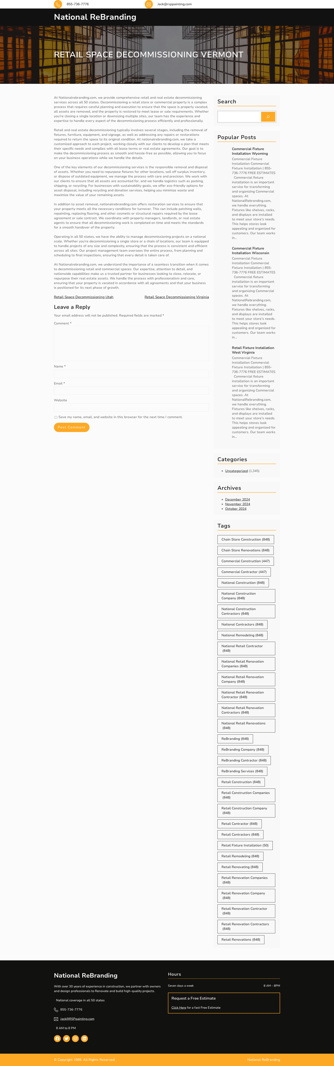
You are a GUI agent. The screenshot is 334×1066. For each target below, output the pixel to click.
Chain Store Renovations (246, 550)
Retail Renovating (240, 867)
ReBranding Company (243, 749)
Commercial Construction (246, 561)
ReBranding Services (242, 771)
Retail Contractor (240, 824)
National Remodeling (242, 635)
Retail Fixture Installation (245, 845)
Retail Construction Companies (246, 795)
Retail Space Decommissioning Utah (83, 297)
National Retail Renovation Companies (243, 663)
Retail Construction (241, 782)
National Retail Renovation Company (243, 679)
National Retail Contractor (242, 648)
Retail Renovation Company (243, 895)
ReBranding (235, 739)
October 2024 (235, 509)
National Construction (243, 583)
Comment (63, 323)
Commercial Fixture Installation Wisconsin (250, 250)
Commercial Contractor (244, 572)
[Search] (268, 117)
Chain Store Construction (246, 539)
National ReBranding (95, 17)
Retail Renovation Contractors (245, 926)
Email (59, 383)
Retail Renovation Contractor (244, 911)
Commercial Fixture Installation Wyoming (250, 151)
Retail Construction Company (244, 810)
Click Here (178, 1008)
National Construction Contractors (239, 611)
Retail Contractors (240, 834)
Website (60, 400)
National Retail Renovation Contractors (243, 710)
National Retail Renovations (244, 725)
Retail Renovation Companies (245, 880)
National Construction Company (239, 595)
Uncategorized (236, 471)
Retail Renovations (241, 939)
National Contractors (242, 624)
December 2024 (237, 499)
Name (60, 366)
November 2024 (237, 504)
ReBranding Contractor (244, 760)
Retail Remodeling (240, 856)
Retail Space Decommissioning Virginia (177, 297)
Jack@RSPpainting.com (77, 1019)
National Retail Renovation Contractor (243, 694)
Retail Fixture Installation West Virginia (253, 350)
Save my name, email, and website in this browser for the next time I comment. (121, 417)
